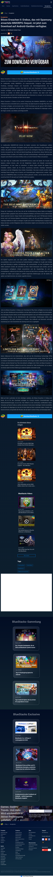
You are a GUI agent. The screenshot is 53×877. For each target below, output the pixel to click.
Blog (6, 13)
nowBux (2, 839)
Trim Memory (18, 850)
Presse (30, 839)
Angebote (3, 837)
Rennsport (3, 856)
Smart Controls (18, 845)
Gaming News (21, 565)
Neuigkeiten (48, 6)
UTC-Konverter (18, 858)
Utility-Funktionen (19, 857)
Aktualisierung (45, 832)
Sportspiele (3, 861)
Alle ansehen (26, 555)
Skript (16, 852)
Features (17, 830)
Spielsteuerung (18, 832)
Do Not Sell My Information (46, 871)
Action (2, 849)
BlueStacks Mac (4, 832)
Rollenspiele (3, 858)
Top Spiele (3, 848)
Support (44, 830)
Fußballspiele (3, 864)
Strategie (2, 862)
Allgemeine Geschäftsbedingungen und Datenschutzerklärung (12, 871)
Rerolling (17, 847)
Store (2, 835)
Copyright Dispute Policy (28, 871)
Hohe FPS (17, 853)
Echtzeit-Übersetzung (19, 844)
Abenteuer (3, 851)
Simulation (3, 859)
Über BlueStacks (32, 832)
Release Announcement (23, 571)
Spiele (2, 846)
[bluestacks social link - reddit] (46, 839)
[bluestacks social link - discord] (43, 839)
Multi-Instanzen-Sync (19, 839)
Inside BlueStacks (25, 6)
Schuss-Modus (18, 834)
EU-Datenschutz (37, 871)
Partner (30, 834)
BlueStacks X (21, 568)
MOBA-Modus (18, 835)
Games (8, 6)
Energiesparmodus (19, 842)
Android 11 (3, 840)
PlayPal (2, 842)
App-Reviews (15, 6)
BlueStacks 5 (3, 834)
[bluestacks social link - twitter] (43, 842)
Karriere (30, 837)
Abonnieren (48, 811)
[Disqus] (26, 592)
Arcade (2, 853)
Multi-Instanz (18, 837)
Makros (17, 840)
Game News (29, 565)
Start (3, 6)
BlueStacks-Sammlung (37, 6)
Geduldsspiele (3, 854)
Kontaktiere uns (32, 835)
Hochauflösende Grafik (20, 855)
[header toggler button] (51, 2)
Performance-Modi (19, 848)
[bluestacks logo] (5, 2)
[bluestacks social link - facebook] (49, 839)
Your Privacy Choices (28, 876)
